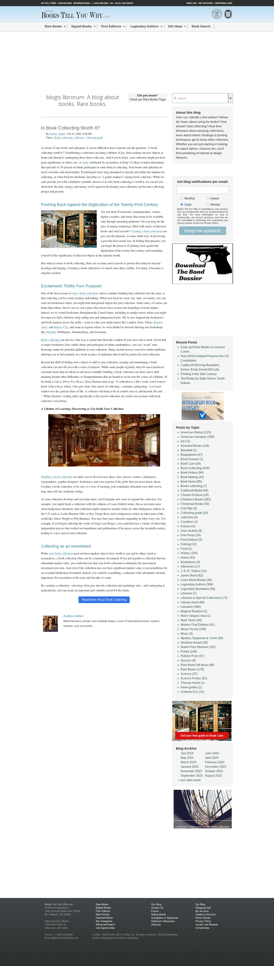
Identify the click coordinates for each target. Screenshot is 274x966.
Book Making (192, 477)
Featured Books (104, 917)
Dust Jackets (191, 530)
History (189, 553)
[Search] (230, 98)
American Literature (197, 436)
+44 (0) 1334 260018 (123, 3)
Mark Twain (191, 620)
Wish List (192, 3)
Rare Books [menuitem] (53, 26)
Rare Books (192, 669)
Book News (191, 481)
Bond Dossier (192, 459)
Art (185, 441)
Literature (191, 606)
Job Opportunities (105, 927)
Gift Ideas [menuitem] (175, 26)
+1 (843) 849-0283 (100, 3)
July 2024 (187, 753)
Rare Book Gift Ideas (197, 664)
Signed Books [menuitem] (81, 26)
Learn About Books (196, 580)
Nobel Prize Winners (198, 647)
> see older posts (189, 780)
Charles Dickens (195, 495)
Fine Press (191, 535)
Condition (189, 521)
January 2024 (190, 766)
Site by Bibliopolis (168, 934)
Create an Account (206, 914)
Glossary (156, 924)
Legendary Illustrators (198, 588)
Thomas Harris (192, 682)
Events (155, 911)
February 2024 (214, 762)
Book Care (191, 463)
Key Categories (104, 921)
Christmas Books (195, 503)
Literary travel (192, 602)
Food (186, 548)
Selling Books (158, 914)
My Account (206, 3)
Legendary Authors (197, 584)
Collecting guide (94, 137)
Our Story (156, 904)
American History (196, 432)
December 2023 (215, 766)
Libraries (188, 593)
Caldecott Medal (194, 490)
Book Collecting (195, 468)
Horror (188, 557)
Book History (192, 472)
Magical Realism (194, 611)
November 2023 (191, 771)
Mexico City (61, 327)
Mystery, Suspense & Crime (202, 638)
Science (189, 673)
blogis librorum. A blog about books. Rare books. (82, 100)
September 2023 (192, 775)
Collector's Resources (163, 921)
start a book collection (85, 293)
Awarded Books (195, 445)
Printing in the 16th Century (199, 374)
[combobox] (200, 98)
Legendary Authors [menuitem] (144, 26)
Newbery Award (194, 642)
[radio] (191, 199)
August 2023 (213, 775)
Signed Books (103, 907)
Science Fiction (194, 678)
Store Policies (203, 917)
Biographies (192, 454)
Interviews (190, 566)
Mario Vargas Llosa (195, 615)
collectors (79, 137)
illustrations (190, 562)
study (85, 162)
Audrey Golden (57, 134)
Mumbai (51, 332)
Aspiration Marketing (127, 938)
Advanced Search (105, 924)
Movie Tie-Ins (193, 629)
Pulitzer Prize (192, 656)
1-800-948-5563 (64, 3)
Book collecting (50, 340)
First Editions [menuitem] (111, 26)
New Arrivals (102, 914)
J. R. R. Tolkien (194, 571)
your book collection (61, 553)
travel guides (191, 687)
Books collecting (63, 137)
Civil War (189, 508)
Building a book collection (56, 477)
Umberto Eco (192, 691)
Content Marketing (102, 938)
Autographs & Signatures (164, 917)
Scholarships (203, 927)
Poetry (189, 651)
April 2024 (212, 757)
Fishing (188, 544)
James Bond (192, 575)
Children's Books (196, 499)
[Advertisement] (137, 60)
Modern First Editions (198, 624)
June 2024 (212, 753)
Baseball (189, 450)
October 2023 (214, 771)
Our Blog (200, 904)
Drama (188, 526)
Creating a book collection (146, 231)
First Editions (191, 539)
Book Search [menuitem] (201, 26)
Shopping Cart (223, 3)
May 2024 (187, 757)
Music (187, 633)
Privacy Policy (203, 921)
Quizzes (188, 660)
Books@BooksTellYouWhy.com (62, 938)
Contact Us (157, 907)
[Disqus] (104, 745)
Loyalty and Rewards (207, 924)
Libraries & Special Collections (204, 597)
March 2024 (188, 762)
